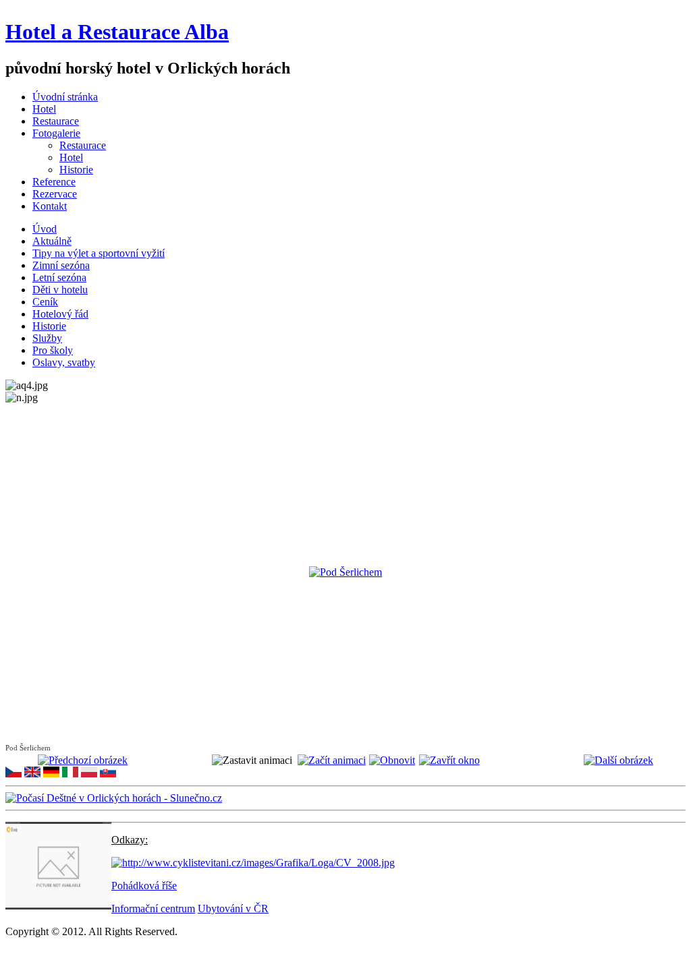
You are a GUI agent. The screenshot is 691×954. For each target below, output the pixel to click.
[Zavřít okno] (449, 760)
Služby (47, 338)
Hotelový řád (60, 314)
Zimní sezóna (61, 265)
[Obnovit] (392, 760)
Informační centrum (153, 908)
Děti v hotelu (60, 289)
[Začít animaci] (332, 760)
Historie (76, 169)
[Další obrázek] (618, 760)
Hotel (71, 157)
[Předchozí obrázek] (83, 760)
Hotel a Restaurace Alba (117, 32)
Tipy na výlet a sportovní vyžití (98, 253)
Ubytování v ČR (233, 908)
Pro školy (52, 350)
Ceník (45, 301)
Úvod (44, 229)
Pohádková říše (144, 885)
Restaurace (82, 145)
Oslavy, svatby (63, 362)
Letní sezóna (59, 277)
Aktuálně (52, 241)
